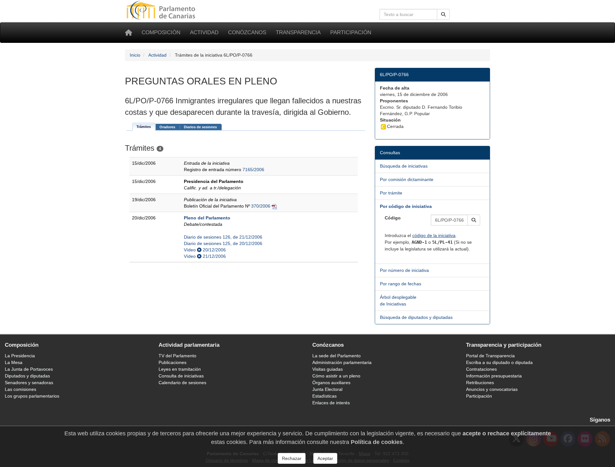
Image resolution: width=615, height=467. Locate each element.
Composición (161, 32)
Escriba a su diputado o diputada (499, 362)
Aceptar (325, 458)
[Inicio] (128, 33)
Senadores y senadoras (29, 382)
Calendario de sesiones (182, 382)
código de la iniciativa (433, 235)
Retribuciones (480, 382)
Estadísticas (324, 396)
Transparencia (298, 32)
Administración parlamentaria (342, 362)
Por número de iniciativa (404, 270)
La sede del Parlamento (336, 355)
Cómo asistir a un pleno (336, 375)
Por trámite (391, 192)
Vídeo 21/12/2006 (205, 256)
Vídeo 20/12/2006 (205, 249)
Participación (350, 32)
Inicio (135, 55)
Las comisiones (20, 389)
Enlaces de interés (331, 402)
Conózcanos (247, 32)
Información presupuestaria (494, 375)
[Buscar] (443, 14)
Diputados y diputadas (27, 375)
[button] (473, 220)
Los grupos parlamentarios (32, 396)
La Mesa (13, 362)
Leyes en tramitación (180, 369)
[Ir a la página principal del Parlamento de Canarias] (162, 9)
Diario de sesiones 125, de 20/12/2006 (223, 243)
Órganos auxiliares (331, 382)
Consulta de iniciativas (181, 375)
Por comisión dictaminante (406, 179)
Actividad (204, 32)
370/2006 (260, 206)
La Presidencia (20, 355)
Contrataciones (481, 369)
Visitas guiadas (327, 369)
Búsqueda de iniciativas (404, 166)
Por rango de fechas (400, 283)
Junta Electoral (327, 389)
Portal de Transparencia (490, 355)
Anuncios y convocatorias (492, 389)
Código (393, 217)
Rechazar (291, 458)
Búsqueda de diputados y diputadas (416, 317)
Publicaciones (172, 362)
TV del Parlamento (177, 355)
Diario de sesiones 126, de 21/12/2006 (223, 237)
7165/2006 (253, 169)
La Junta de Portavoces (29, 369)
